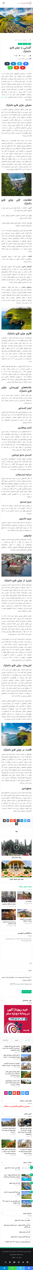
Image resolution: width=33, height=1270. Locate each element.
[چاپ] (16, 823)
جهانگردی (24, 40)
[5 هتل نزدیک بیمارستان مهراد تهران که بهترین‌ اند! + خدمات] (26, 1057)
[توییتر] (19, 64)
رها (29, 56)
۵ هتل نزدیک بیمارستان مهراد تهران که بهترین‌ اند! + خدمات (8, 1130)
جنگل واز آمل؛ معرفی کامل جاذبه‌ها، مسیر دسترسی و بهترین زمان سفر (12, 1074)
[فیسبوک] (26, 64)
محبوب (16, 1040)
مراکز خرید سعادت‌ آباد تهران (12, 1168)
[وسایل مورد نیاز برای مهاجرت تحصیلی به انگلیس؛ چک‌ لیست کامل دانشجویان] (26, 1048)
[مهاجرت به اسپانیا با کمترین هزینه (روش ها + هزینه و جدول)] (26, 1066)
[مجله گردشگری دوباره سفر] (24, 3)
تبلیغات (13, 1257)
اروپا (20, 40)
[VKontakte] (7, 820)
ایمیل (30, 970)
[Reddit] (16, 67)
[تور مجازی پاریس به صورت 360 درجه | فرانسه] (26, 1203)
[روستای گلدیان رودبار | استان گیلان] (26, 1195)
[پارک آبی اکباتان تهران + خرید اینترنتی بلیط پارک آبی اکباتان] (26, 1177)
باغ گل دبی (28, 901)
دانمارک (16, 40)
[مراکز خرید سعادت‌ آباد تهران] (26, 1170)
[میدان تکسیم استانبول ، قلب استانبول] (8, 914)
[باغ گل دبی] (24, 895)
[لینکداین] (13, 64)
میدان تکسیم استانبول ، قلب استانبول (9, 923)
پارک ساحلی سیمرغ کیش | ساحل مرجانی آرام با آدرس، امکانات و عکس (12, 1083)
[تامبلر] (7, 64)
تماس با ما (18, 1257)
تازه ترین (27, 1040)
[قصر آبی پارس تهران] (26, 1186)
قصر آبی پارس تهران (14, 1183)
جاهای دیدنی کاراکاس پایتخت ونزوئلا (26, 920)
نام (30, 963)
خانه (29, 40)
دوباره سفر (4, 97)
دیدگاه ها (5, 1040)
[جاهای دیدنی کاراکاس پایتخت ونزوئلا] (24, 913)
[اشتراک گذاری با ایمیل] (4, 820)
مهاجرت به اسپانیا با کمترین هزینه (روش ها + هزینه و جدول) (25, 1151)
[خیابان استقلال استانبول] (8, 896)
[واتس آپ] (10, 67)
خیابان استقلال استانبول (9, 904)
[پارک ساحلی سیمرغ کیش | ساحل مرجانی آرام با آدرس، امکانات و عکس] (26, 1082)
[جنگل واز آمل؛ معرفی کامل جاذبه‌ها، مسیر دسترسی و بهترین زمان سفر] (26, 1074)
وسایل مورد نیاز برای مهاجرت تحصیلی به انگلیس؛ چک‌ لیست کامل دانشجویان (11, 1048)
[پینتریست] (22, 67)
